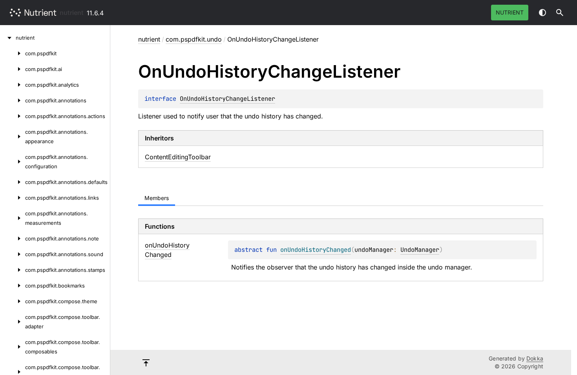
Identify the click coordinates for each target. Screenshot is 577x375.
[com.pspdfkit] (12, 53)
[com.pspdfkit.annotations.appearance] (12, 136)
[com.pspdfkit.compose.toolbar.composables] (12, 346)
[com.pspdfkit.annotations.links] (12, 198)
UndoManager (419, 250)
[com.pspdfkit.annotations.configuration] (12, 161)
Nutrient (510, 12)
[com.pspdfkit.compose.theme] (12, 301)
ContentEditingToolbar (178, 157)
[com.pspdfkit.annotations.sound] (12, 254)
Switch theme (542, 12)
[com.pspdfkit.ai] (12, 69)
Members (156, 198)
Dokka (534, 358)
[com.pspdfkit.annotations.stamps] (12, 270)
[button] (560, 12)
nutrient (72, 12)
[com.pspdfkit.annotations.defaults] (12, 182)
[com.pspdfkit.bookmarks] (12, 285)
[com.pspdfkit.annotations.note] (12, 238)
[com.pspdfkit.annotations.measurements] (12, 218)
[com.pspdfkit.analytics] (12, 85)
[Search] (560, 12)
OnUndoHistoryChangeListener (227, 99)
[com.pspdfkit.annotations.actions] (12, 116)
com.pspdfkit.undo (194, 39)
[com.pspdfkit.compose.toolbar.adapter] (12, 321)
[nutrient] (8, 38)
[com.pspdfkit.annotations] (12, 100)
